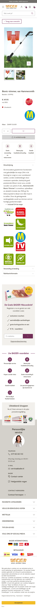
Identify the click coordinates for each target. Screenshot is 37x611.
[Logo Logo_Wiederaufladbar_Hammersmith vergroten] (8, 259)
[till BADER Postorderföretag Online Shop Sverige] (16, 544)
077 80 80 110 (17, 454)
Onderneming (8, 521)
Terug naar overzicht (13, 21)
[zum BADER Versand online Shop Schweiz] (27, 544)
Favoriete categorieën (11, 502)
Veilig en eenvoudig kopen (13, 508)
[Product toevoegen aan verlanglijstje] (23, 131)
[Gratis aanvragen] (28, 336)
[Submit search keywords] (32, 13)
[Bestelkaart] (30, 7)
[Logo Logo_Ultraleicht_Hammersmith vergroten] (20, 224)
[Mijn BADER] (22, 7)
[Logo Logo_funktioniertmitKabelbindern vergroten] (20, 212)
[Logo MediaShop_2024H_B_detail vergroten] (30, 115)
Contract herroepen (15, 495)
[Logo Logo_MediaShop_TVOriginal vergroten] (20, 242)
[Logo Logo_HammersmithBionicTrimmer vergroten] (8, 224)
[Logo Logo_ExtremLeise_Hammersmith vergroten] (8, 242)
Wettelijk (6, 515)
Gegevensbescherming (18, 341)
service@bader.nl (17, 468)
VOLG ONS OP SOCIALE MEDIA (13, 534)
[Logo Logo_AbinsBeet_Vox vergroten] (8, 212)
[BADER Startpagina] (11, 7)
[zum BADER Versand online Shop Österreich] (21, 544)
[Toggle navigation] (3, 7)
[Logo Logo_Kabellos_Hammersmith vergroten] (20, 259)
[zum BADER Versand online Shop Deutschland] (10, 544)
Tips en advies (8, 527)
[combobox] (18, 13)
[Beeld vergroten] (29, 63)
